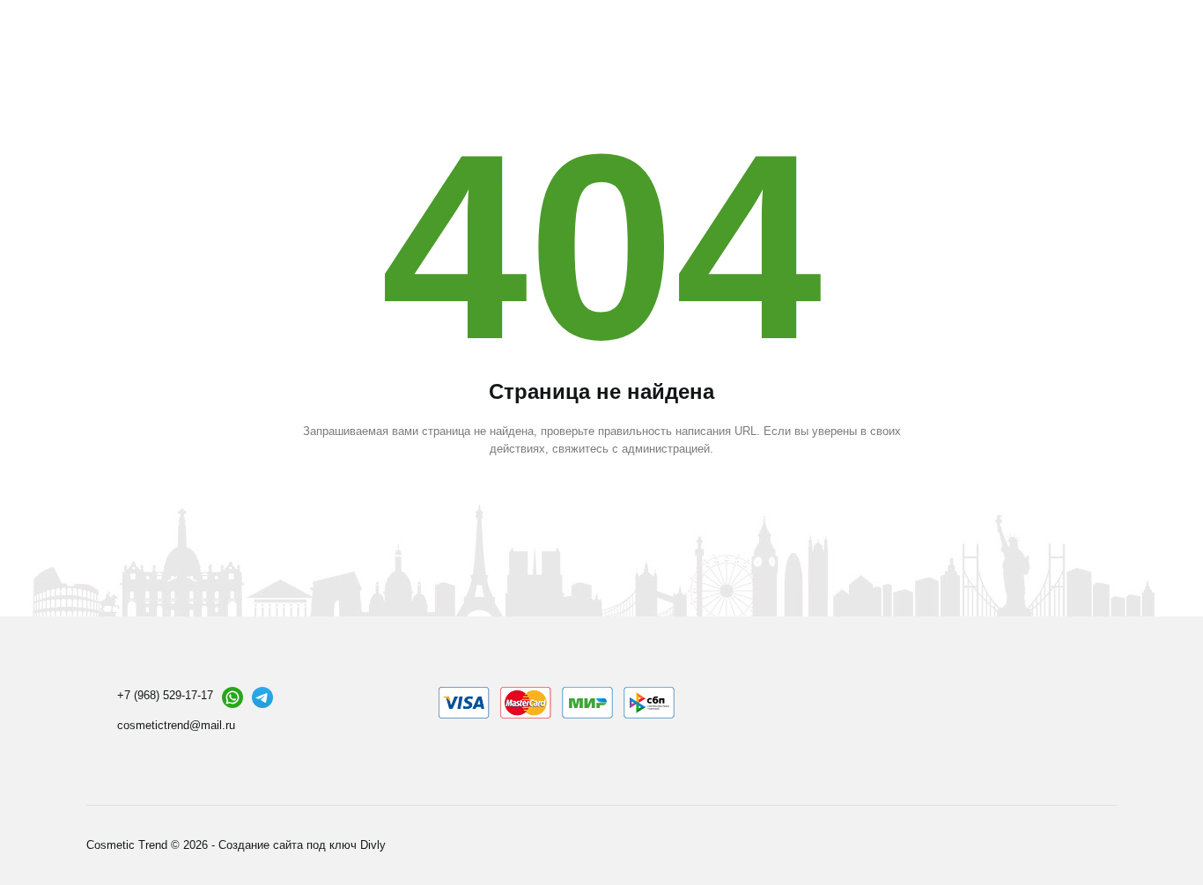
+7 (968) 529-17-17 (165, 695)
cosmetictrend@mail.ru (176, 725)
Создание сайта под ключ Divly (302, 845)
